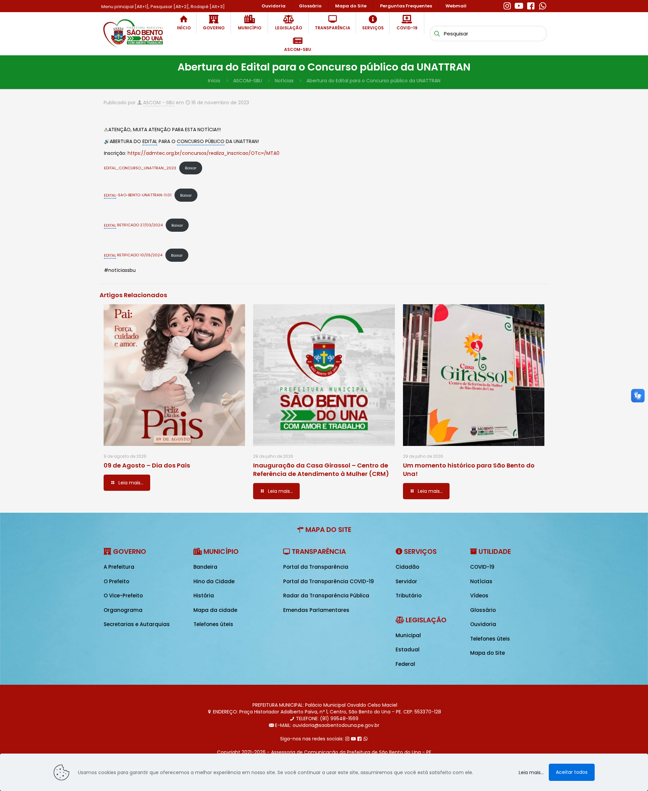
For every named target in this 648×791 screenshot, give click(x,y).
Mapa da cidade (215, 610)
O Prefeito (116, 581)
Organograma (123, 610)
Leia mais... (531, 772)
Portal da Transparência (315, 566)
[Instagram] (507, 5)
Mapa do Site (487, 652)
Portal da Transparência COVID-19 (328, 581)
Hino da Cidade (214, 581)
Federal (405, 664)
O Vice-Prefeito (123, 595)
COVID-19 (482, 566)
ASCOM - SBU (158, 102)
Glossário (483, 610)
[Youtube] (519, 5)
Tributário (409, 595)
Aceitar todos (572, 772)
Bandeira (205, 566)
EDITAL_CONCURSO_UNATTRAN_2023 (140, 168)
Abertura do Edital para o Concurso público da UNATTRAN (373, 80)
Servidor (406, 581)
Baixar (190, 168)
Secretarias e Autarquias (137, 624)
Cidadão (407, 566)
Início (214, 80)
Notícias (284, 80)
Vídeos (479, 595)
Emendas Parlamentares (316, 610)
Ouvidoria (483, 624)
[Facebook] (530, 5)
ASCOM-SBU (247, 80)
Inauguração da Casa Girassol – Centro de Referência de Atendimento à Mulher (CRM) (321, 469)
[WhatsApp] (542, 5)
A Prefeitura (119, 566)
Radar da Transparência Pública (326, 595)
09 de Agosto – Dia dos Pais (147, 465)
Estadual (408, 649)
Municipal (408, 635)
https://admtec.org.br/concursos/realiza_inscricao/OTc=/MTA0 (203, 153)
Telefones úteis (213, 624)
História (203, 595)
